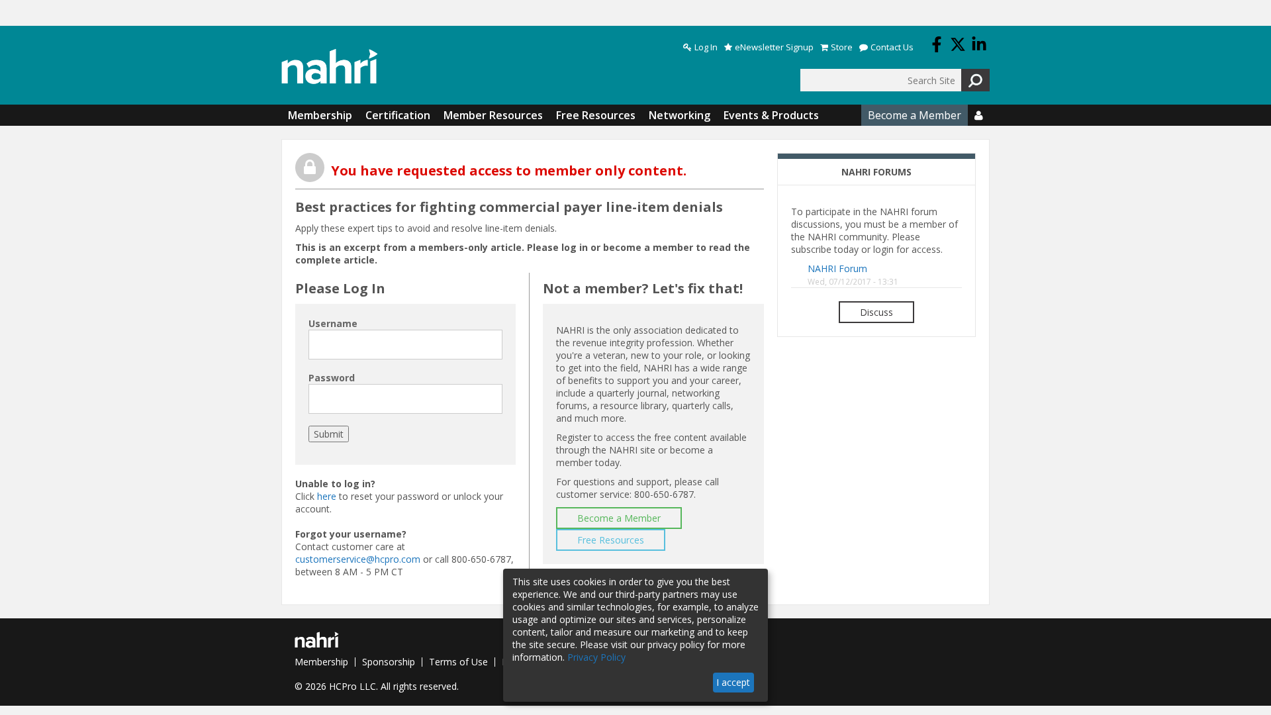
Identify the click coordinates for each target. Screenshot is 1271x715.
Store (842, 47)
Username (332, 323)
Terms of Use (458, 661)
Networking (679, 115)
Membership (320, 115)
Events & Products (771, 115)
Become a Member (914, 115)
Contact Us (892, 47)
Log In (706, 47)
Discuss (876, 312)
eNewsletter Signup (774, 47)
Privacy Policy (596, 657)
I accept (733, 682)
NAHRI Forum (837, 268)
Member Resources (493, 115)
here (326, 496)
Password (331, 377)
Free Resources (596, 115)
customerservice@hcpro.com (357, 559)
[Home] (329, 66)
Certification (397, 115)
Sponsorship (388, 661)
